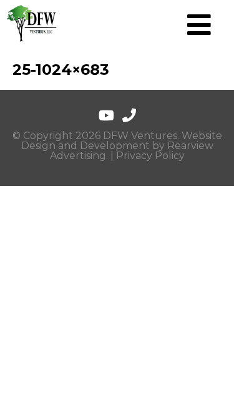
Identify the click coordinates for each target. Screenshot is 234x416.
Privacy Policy (150, 156)
